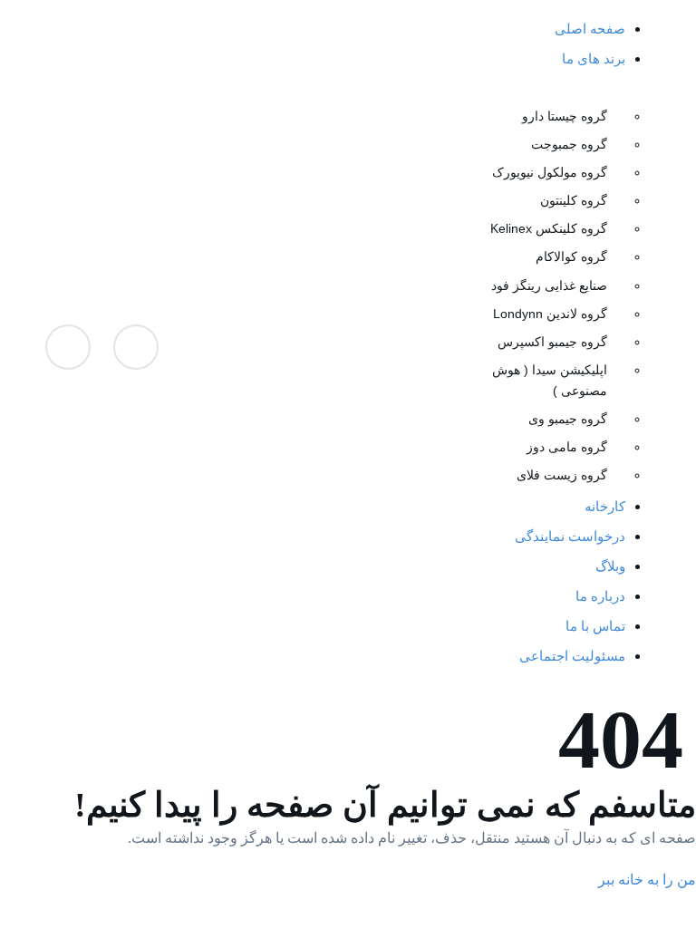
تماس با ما (595, 625)
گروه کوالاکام (571, 256)
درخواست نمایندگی (570, 536)
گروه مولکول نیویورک (549, 172)
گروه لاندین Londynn (550, 313)
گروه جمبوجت (569, 144)
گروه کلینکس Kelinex (548, 228)
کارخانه (605, 506)
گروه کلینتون (573, 200)
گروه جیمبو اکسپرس (552, 341)
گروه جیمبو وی (567, 418)
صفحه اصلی (590, 28)
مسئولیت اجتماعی (572, 655)
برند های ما (593, 58)
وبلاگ (610, 566)
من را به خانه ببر (647, 879)
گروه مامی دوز (567, 447)
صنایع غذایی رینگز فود (549, 285)
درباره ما (600, 596)
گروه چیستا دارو (564, 116)
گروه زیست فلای (562, 475)
